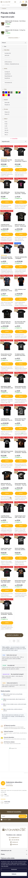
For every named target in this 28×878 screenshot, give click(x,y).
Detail (7, 169)
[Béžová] (14, 92)
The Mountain (8, 82)
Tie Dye (7, 84)
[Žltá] (6, 95)
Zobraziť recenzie (9, 785)
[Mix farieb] (19, 92)
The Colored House (9, 80)
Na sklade (7, 53)
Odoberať (22, 816)
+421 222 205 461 (15, 840)
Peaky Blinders (8, 76)
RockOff (7, 78)
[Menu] (26, 2)
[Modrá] (6, 92)
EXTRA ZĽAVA (8, 62)
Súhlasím (14, 874)
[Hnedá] (9, 92)
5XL (6, 134)
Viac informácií (4, 866)
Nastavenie (14, 869)
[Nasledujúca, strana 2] (14, 640)
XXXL (6, 132)
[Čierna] (3, 92)
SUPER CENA (8, 59)
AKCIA (7, 55)
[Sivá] (11, 92)
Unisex (7, 114)
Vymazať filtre (14, 138)
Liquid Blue (7, 74)
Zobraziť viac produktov (13, 37)
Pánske (7, 112)
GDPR (9, 819)
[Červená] (3, 95)
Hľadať (24, 5)
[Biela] (22, 92)
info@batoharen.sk (15, 837)
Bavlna (7, 102)
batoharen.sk (15, 842)
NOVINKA (7, 57)
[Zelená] (17, 92)
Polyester (7, 104)
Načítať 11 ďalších (13, 635)
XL (6, 128)
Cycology (7, 71)
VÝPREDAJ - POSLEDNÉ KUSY (12, 64)
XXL (6, 130)
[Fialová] (9, 95)
